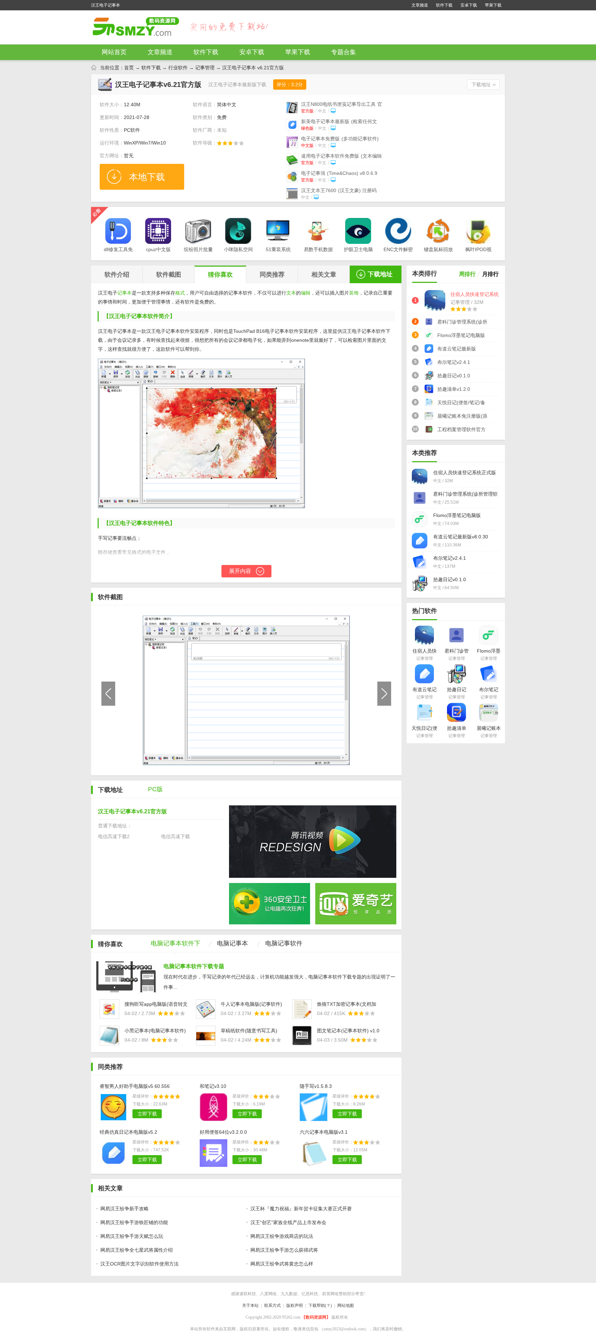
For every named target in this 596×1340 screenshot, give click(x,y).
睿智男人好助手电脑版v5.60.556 (135, 1086)
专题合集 (343, 52)
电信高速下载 (175, 836)
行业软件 (178, 67)
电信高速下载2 (114, 836)
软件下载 (444, 5)
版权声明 (294, 1305)
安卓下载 (468, 5)
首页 (129, 67)
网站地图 (345, 1305)
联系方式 (272, 1305)
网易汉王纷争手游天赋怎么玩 (131, 1236)
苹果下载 (493, 5)
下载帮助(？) (320, 1305)
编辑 (305, 293)
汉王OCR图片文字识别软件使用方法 (139, 1264)
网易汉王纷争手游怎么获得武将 (284, 1250)
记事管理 (205, 67)
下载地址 (481, 84)
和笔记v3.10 (213, 1086)
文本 (291, 293)
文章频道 (419, 5)
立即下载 (147, 1113)
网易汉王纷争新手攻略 (124, 1208)
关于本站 (250, 1305)
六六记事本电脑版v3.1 (324, 1132)
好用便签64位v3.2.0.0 (223, 1132)
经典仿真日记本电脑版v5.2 (128, 1132)
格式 (180, 293)
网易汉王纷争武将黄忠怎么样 (281, 1264)
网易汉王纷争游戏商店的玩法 (281, 1236)
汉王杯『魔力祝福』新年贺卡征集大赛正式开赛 (301, 1208)
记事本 (124, 293)
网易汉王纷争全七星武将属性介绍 (136, 1250)
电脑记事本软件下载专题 (193, 966)
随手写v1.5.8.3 (316, 1086)
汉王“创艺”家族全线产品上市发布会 (288, 1222)
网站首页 (114, 52)
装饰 (354, 293)
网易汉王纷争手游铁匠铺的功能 (134, 1222)
